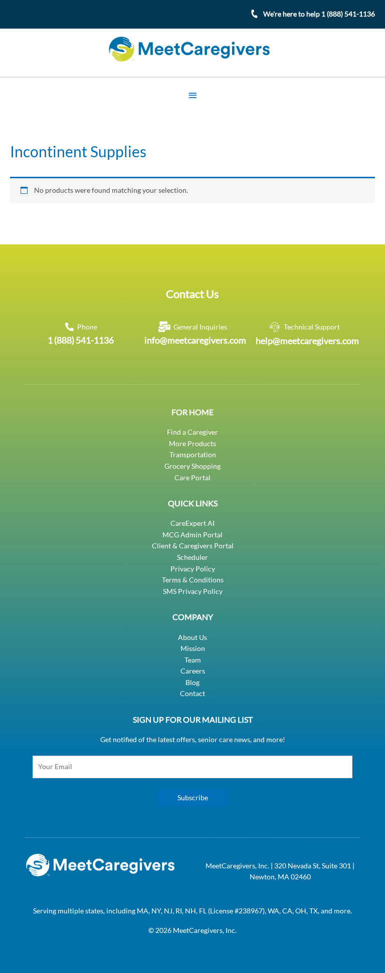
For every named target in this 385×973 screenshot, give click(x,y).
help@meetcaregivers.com (307, 340)
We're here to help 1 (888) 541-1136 (319, 14)
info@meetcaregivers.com (195, 340)
